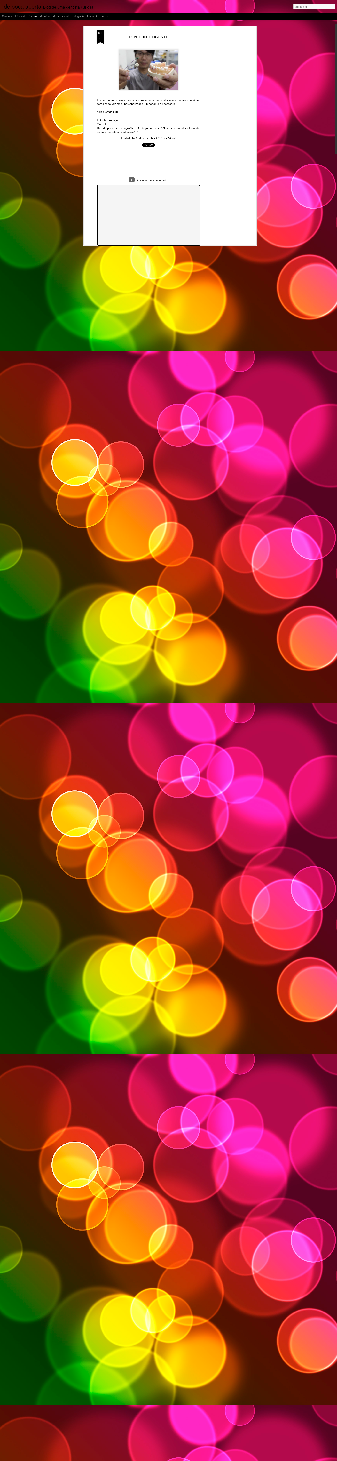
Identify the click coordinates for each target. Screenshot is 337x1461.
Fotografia (78, 16)
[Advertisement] (221, 91)
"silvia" (172, 138)
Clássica (7, 16)
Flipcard (20, 16)
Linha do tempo (97, 16)
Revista (32, 16)
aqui (115, 112)
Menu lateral (61, 16)
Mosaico (45, 16)
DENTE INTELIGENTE (148, 37)
